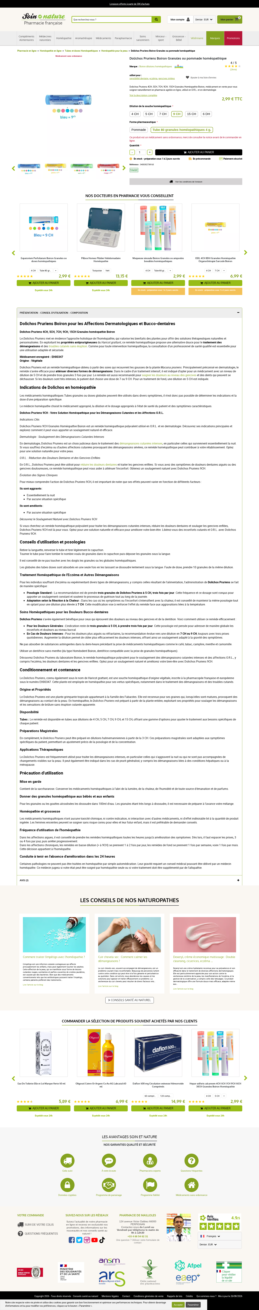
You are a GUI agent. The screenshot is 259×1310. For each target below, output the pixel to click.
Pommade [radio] (138, 130)
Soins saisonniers (142, 38)
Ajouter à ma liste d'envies (203, 77)
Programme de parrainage (109, 1195)
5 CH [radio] (149, 114)
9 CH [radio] (176, 114)
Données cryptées (67, 1195)
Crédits (189, 1296)
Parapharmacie (123, 38)
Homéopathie (64, 38)
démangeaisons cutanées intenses (140, 443)
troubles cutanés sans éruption (68, 346)
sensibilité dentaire (139, 78)
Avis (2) (24, 880)
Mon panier (227, 19)
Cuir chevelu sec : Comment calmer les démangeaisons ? (122, 959)
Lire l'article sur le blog (33, 984)
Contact (126, 1296)
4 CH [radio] (135, 114)
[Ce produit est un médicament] (135, 173)
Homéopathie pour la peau (114, 50)
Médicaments (103, 38)
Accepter (178, 1304)
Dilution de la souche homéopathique (150, 106)
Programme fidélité (150, 1195)
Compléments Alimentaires (26, 38)
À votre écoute (109, 1170)
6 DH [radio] (206, 114)
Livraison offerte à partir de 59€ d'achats (130, 3)
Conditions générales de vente (149, 1296)
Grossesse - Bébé (179, 38)
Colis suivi (67, 1170)
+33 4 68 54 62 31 (138, 1236)
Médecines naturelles (45, 38)
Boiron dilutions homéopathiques (155, 66)
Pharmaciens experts (150, 1170)
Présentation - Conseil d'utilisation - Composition (54, 313)
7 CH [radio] (162, 114)
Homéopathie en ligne (50, 50)
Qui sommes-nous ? (206, 1296)
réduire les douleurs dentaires (99, 464)
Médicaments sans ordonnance (191, 1195)
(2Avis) (233, 69)
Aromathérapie (83, 38)
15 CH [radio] (191, 114)
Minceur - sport (161, 38)
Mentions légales (110, 1296)
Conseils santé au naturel (131, 1000)
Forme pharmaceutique (143, 122)
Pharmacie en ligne (26, 50)
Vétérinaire (197, 38)
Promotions (233, 38)
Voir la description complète (143, 95)
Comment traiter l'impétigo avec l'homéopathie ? (54, 957)
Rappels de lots (174, 1296)
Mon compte (177, 19)
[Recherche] (156, 19)
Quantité (134, 145)
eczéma (153, 78)
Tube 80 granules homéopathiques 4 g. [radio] (182, 130)
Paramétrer (193, 1304)
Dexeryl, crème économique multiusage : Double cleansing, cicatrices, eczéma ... (204, 959)
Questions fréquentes (191, 1170)
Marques (215, 38)
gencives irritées (166, 78)
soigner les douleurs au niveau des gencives (169, 375)
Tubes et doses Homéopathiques (81, 50)
